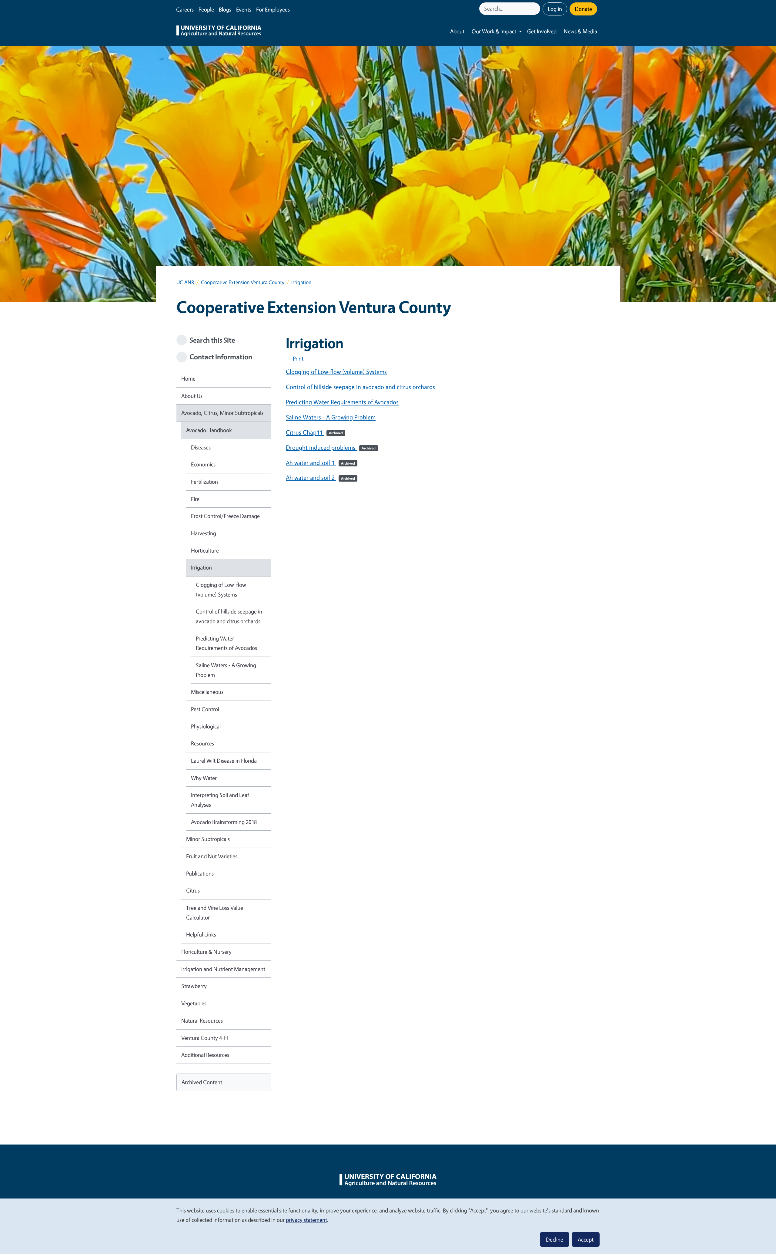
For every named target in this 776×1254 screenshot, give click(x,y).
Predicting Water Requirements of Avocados (342, 402)
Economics (203, 464)
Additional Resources (205, 1054)
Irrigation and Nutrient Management (223, 969)
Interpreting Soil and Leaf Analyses (220, 799)
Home (188, 378)
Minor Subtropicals (208, 838)
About (457, 31)
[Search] (536, 8)
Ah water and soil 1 (320, 462)
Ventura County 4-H (204, 1037)
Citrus (193, 890)
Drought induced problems (331, 447)
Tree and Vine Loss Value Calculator (214, 912)
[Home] (218, 31)
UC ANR (185, 282)
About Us (191, 395)
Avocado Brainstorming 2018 (224, 821)
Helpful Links (201, 934)
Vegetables (193, 1003)
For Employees (273, 9)
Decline (554, 1239)
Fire (195, 499)
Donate (583, 8)
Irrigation (201, 567)
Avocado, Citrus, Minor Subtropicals (222, 412)
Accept (586, 1239)
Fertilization (204, 481)
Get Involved (542, 31)
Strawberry (194, 986)
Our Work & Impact (494, 31)
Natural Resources (202, 1020)
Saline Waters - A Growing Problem (331, 417)
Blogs (225, 9)
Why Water (204, 778)
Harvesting (203, 533)
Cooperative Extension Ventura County (242, 282)
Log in (555, 8)
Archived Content (202, 1082)
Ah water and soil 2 (320, 477)
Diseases (201, 447)
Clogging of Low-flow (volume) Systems (336, 371)
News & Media (580, 31)
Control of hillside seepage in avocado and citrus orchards (360, 387)
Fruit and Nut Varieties (211, 856)
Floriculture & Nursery (206, 951)
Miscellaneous (207, 691)
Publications (200, 873)
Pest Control (205, 709)
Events (243, 9)
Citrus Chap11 (314, 432)
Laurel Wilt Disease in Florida (224, 760)
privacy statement (306, 1219)
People (206, 9)
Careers (185, 9)
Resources (202, 743)
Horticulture (205, 550)
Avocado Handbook (209, 430)
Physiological (206, 726)
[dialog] (388, 1226)
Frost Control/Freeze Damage (225, 515)
